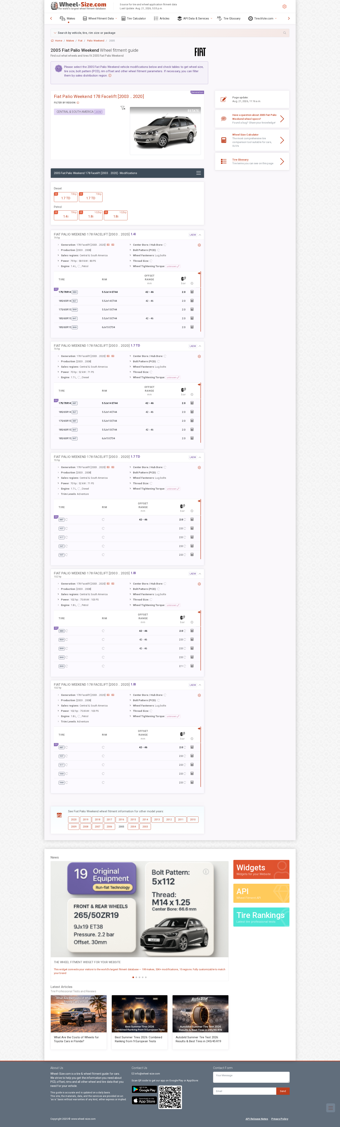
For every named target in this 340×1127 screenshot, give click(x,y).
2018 (97, 819)
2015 (133, 819)
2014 (145, 819)
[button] (170, 33)
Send (283, 1091)
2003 (145, 826)
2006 (109, 826)
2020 (74, 819)
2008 (85, 826)
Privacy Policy (279, 1118)
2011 (181, 819)
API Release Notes (257, 1118)
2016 (121, 819)
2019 (85, 819)
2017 (109, 819)
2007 (97, 826)
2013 (157, 819)
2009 (74, 826)
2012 (169, 819)
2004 (133, 826)
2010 (193, 819)
